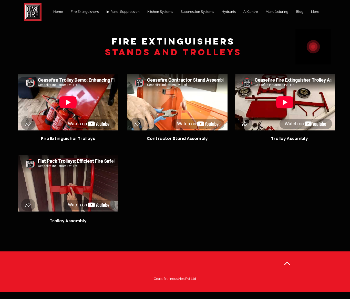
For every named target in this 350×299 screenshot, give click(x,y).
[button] (84, 11)
